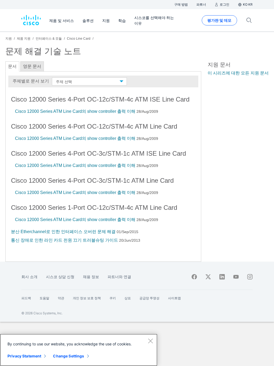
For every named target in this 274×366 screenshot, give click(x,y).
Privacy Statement (24, 356)
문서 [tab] (12, 66)
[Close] (150, 340)
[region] (78, 350)
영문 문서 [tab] (32, 66)
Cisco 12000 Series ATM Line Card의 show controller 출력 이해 (75, 111)
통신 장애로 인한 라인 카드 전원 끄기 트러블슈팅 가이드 (64, 240)
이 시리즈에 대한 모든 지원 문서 (238, 73)
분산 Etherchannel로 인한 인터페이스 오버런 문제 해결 (63, 231)
